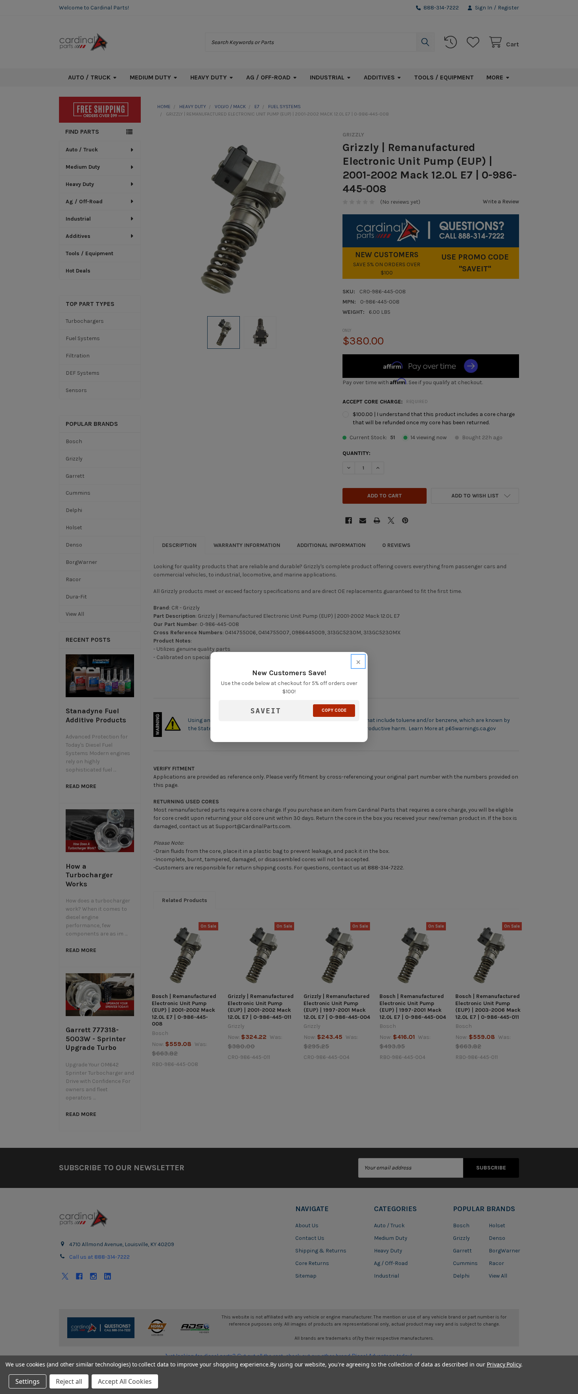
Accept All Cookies (125, 1381)
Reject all (69, 1381)
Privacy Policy (504, 1364)
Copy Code (334, 710)
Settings (27, 1381)
